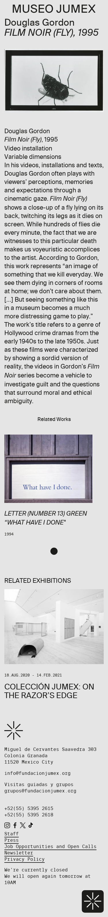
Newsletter (18, 853)
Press (11, 840)
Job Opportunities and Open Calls (50, 846)
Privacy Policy (24, 859)
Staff (11, 834)
